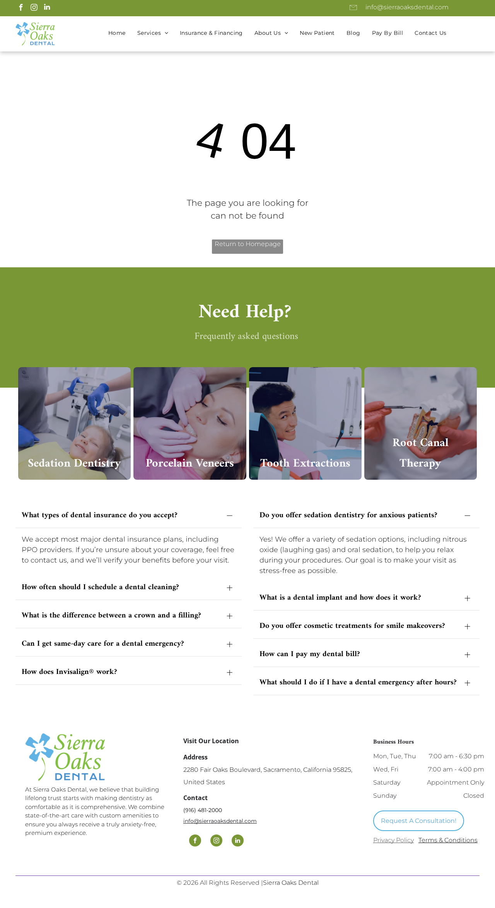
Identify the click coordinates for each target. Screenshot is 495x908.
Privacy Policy (393, 840)
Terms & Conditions (448, 840)
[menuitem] (116, 33)
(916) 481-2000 (202, 810)
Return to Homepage (248, 244)
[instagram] (34, 8)
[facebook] (20, 8)
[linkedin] (47, 8)
